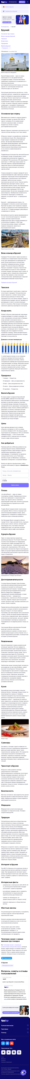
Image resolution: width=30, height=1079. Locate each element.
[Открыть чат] (23, 1072)
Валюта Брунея (5, 46)
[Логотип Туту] (4, 2)
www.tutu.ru (5, 1072)
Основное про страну (7, 34)
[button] (15, 7)
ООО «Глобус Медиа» (6, 1069)
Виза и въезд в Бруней (8, 36)
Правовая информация (6, 1062)
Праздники (4, 43)
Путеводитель (5, 26)
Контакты (3, 1060)
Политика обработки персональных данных (11, 1074)
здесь (23, 997)
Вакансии (3, 1058)
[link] (6, 22)
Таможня (4, 38)
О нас (2, 1057)
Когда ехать (4, 41)
